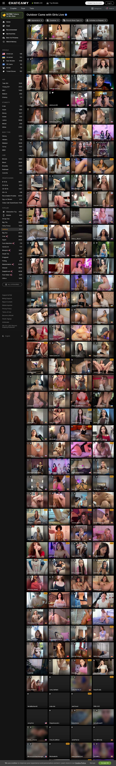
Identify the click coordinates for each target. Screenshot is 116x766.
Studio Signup (7, 319)
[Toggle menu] (3, 3)
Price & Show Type (72, 20)
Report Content (7, 302)
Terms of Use (6, 312)
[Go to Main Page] (18, 3)
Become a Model (7, 315)
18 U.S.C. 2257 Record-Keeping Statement (9, 326)
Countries (53, 20)
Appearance (35, 20)
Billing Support (7, 298)
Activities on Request (96, 20)
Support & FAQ (7, 295)
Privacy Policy (7, 308)
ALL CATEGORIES (13, 284)
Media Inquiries (7, 305)
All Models (5, 322)
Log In (109, 3)
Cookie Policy (80, 763)
